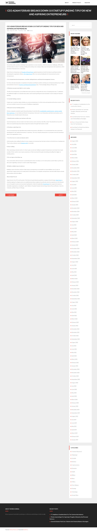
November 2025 (75, 171)
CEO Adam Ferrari (28, 74)
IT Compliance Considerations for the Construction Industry (80, 105)
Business (31, 30)
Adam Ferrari (59, 180)
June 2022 (74, 308)
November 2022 (75, 292)
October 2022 (75, 295)
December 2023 (75, 248)
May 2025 (74, 191)
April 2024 (74, 235)
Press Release (75, 485)
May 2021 (74, 352)
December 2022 (75, 288)
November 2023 (75, 251)
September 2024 (76, 218)
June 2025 (74, 188)
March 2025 (74, 198)
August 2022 (75, 302)
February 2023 (75, 282)
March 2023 (74, 278)
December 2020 (75, 369)
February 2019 (75, 436)
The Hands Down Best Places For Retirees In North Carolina (85, 87)
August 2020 (75, 382)
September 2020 (76, 379)
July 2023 (74, 265)
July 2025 (74, 184)
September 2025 (76, 178)
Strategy (74, 488)
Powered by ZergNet (86, 92)
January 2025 (75, 204)
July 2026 (74, 144)
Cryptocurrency (75, 465)
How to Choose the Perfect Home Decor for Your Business (79, 123)
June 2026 (74, 147)
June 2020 (74, 389)
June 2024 (74, 228)
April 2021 (74, 355)
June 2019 (74, 423)
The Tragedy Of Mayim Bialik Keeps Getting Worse (75, 87)
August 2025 (75, 181)
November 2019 (75, 409)
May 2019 (74, 426)
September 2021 (76, 339)
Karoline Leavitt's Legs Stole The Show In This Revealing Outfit (85, 50)
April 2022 (74, 315)
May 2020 (74, 392)
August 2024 (75, 221)
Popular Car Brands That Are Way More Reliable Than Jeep (85, 69)
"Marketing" (74, 455)
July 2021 (74, 345)
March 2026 (74, 157)
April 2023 (74, 275)
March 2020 (74, 399)
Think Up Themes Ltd (13, 529)
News (73, 478)
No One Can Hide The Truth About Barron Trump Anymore (75, 50)
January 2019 (75, 439)
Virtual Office (75, 495)
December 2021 (75, 329)
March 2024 (74, 238)
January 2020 (75, 406)
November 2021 (75, 332)
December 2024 (75, 208)
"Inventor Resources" (77, 451)
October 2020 (75, 376)
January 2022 (75, 325)
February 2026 (75, 161)
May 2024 (74, 231)
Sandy (25, 30)
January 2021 (75, 366)
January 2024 (75, 245)
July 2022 (74, 305)
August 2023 (75, 261)
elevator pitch (24, 143)
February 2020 (75, 402)
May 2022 (74, 312)
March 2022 (74, 318)
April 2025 (74, 194)
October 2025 (75, 174)
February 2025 (75, 201)
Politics (73, 481)
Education (74, 468)
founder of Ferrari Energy (28, 72)
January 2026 (75, 164)
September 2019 (76, 413)
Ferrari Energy (46, 184)
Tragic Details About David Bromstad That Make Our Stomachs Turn (75, 69)
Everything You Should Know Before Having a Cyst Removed (80, 128)
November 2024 (75, 211)
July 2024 (74, 225)
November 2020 (75, 372)
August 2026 (75, 141)
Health (73, 471)
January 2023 (75, 285)
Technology (74, 491)
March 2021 (74, 359)
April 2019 (74, 429)
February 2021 (75, 362)
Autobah (74, 458)
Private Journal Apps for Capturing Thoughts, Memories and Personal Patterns (79, 111)
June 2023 (74, 268)
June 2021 (74, 349)
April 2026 (74, 154)
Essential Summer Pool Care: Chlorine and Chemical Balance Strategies (80, 117)
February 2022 (75, 322)
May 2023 (74, 272)
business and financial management (27, 84)
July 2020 (74, 386)
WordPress (25, 529)
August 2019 (75, 416)
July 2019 (74, 419)
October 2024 (75, 214)
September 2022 (76, 298)
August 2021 (75, 342)
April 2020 (74, 396)
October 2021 (75, 335)
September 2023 (76, 258)
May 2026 (74, 151)
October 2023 (75, 255)
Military (73, 475)
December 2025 (75, 167)
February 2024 (75, 241)
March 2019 (74, 433)
